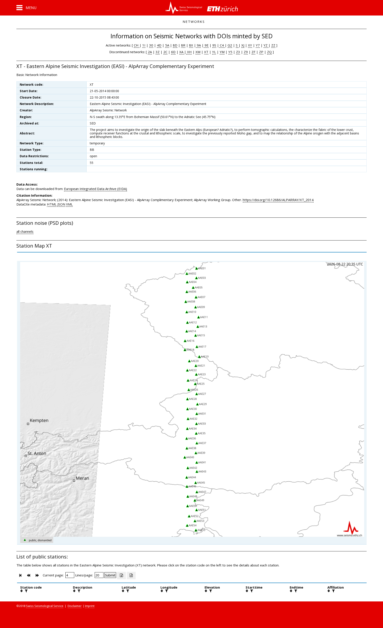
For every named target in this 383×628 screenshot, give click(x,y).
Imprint (89, 606)
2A (150, 52)
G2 (230, 45)
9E (206, 45)
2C (165, 52)
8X (191, 45)
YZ (266, 45)
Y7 (258, 45)
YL (214, 52)
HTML (52, 204)
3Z (158, 52)
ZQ (269, 52)
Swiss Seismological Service (44, 606)
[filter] (26, 591)
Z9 (246, 52)
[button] (26, 7)
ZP (261, 52)
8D (175, 45)
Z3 (238, 52)
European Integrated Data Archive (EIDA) (95, 188)
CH (136, 45)
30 (151, 45)
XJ (242, 45)
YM (222, 52)
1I (143, 45)
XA (181, 52)
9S (214, 45)
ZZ (273, 45)
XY (250, 45)
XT (206, 52)
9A (198, 45)
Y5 (230, 52)
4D (159, 45)
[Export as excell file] (121, 575)
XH (189, 52)
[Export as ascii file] (131, 575)
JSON (61, 204)
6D (173, 52)
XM (197, 52)
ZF (253, 52)
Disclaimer (75, 606)
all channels (24, 231)
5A (167, 45)
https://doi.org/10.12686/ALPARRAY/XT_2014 (278, 200)
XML (69, 204)
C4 (222, 45)
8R (183, 45)
